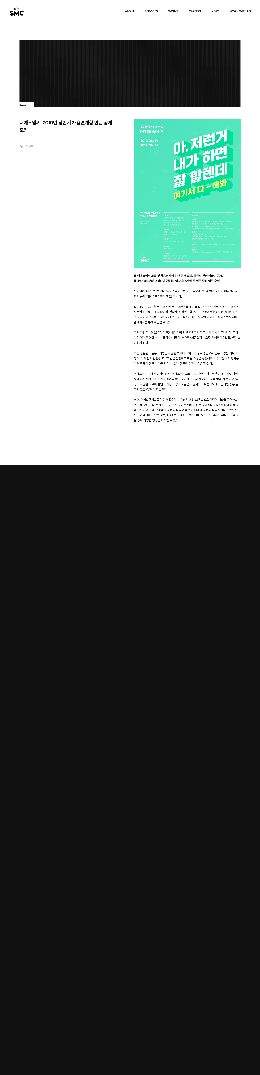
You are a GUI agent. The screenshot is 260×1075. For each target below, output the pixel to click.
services (151, 11)
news (215, 11)
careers (195, 11)
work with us (240, 11)
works (173, 11)
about (129, 11)
